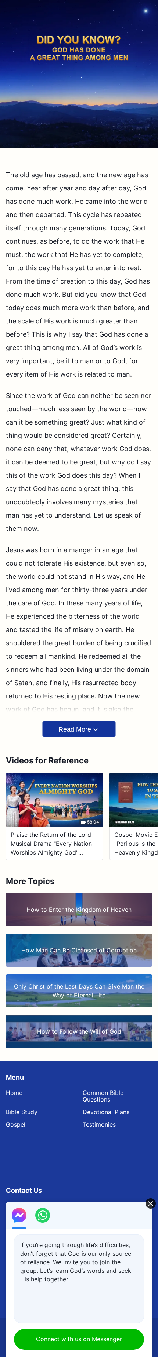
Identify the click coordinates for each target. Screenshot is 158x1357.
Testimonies (99, 1124)
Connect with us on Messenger (79, 1339)
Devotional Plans (106, 1112)
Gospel (15, 1124)
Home (14, 1092)
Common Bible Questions (103, 1096)
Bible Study (21, 1112)
